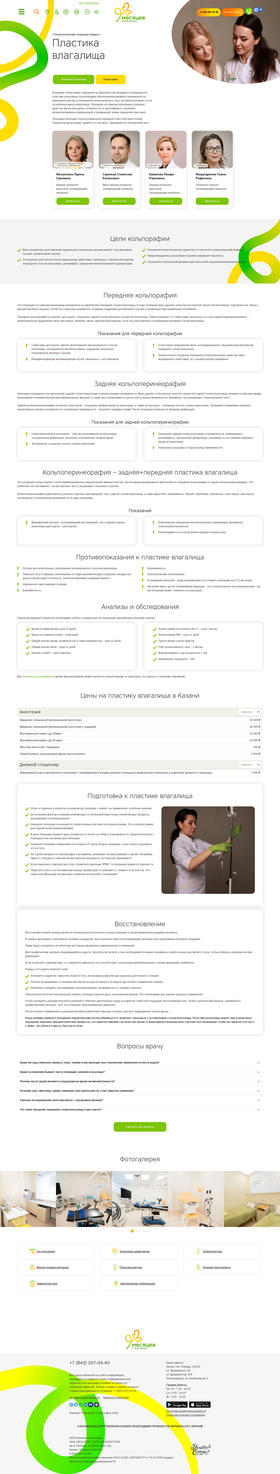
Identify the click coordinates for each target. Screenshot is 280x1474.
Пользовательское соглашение (185, 1415)
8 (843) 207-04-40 (80, 1453)
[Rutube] (90, 1404)
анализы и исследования (38, 676)
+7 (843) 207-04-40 (89, 1362)
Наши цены (110, 79)
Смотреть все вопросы (140, 1126)
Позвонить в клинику (73, 79)
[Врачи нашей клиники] (56, 12)
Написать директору (116, 1397)
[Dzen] (96, 1404)
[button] (132, 1231)
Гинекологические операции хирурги (76, 34)
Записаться (73, 201)
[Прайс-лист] (65, 12)
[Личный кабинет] (87, 12)
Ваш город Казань (89, 2)
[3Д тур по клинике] (76, 12)
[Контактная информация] (47, 12)
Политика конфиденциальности (186, 1411)
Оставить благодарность (84, 1397)
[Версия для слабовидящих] (96, 12)
